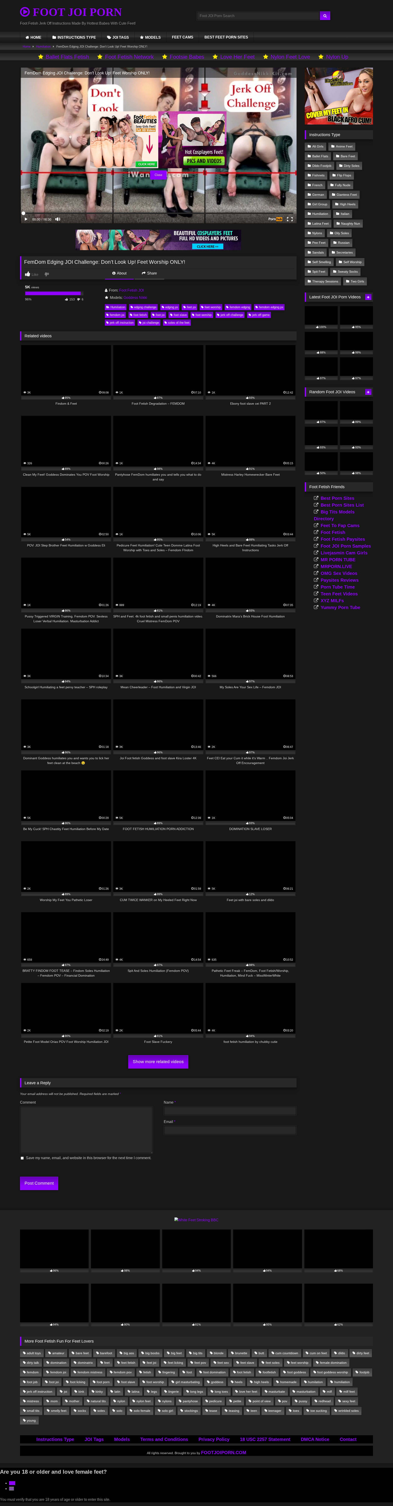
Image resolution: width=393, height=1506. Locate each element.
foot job (32, 1382)
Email (169, 1122)
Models (122, 1439)
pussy (303, 1401)
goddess (217, 1382)
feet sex (223, 1362)
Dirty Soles (351, 166)
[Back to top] (379, 1492)
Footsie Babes (187, 57)
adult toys (34, 1353)
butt (261, 1353)
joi (65, 1391)
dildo (341, 1353)
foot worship (204, 315)
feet (107, 1362)
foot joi (160, 315)
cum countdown (286, 1353)
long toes (221, 1391)
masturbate (277, 1391)
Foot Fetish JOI (131, 290)
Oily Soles (342, 233)
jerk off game (261, 315)
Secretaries (344, 252)
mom (54, 1401)
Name (170, 1102)
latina (135, 1391)
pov (284, 1401)
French (317, 185)
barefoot (106, 1353)
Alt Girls (317, 146)
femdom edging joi (271, 307)
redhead (325, 1401)
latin (117, 1391)
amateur (58, 1353)
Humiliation (43, 46)
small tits (33, 1410)
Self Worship (352, 262)
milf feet (349, 1391)
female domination (333, 1362)
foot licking (77, 1382)
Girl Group (319, 204)
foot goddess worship (332, 1372)
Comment (28, 1102)
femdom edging (240, 307)
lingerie (173, 1391)
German (318, 194)
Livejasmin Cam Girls (344, 552)
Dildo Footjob (321, 166)
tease (213, 1410)
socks (82, 1410)
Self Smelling (321, 262)
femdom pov (123, 1372)
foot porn (103, 1382)
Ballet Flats (320, 156)
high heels (261, 1382)
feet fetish (128, 1362)
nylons (166, 1401)
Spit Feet (318, 271)
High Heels (347, 204)
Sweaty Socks (348, 271)
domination (58, 1362)
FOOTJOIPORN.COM (223, 1452)
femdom (33, 1372)
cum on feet (318, 1353)
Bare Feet (348, 156)
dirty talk (33, 1362)
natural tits (98, 1401)
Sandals (318, 252)
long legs (196, 1391)
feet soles (273, 1362)
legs (154, 1391)
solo (119, 1410)
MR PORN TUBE (338, 559)
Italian (345, 214)
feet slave (247, 1362)
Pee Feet (318, 242)
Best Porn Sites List (342, 505)
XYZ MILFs (332, 600)
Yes (12, 1483)
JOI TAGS (120, 37)
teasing (234, 1410)
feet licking (175, 1362)
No (11, 1489)
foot (189, 1372)
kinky (99, 1391)
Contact (348, 1439)
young (31, 1420)
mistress (33, 1401)
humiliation (342, 1382)
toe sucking (318, 1410)
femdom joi (117, 315)
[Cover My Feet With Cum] (339, 123)
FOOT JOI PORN (76, 12)
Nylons (317, 233)
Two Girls (357, 281)
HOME (35, 37)
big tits (197, 1353)
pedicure (215, 1401)
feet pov (200, 1362)
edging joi (171, 307)
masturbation (306, 1391)
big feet (176, 1353)
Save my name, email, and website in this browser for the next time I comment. (88, 1158)
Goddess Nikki (135, 298)
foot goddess (296, 1372)
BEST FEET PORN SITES (226, 37)
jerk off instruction (122, 322)
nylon (121, 1401)
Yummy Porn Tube (340, 607)
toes (296, 1410)
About (121, 273)
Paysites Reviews (340, 580)
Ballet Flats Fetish (67, 57)
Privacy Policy (214, 1439)
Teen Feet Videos (339, 593)
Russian (344, 242)
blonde (219, 1353)
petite (237, 1401)
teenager (274, 1410)
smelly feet (58, 1410)
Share (151, 273)
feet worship (213, 307)
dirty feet (363, 1353)
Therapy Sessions (325, 281)
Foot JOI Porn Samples (346, 546)
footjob (364, 1372)
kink (81, 1391)
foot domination (214, 1372)
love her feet (248, 1391)
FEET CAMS (182, 37)
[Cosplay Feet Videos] (158, 249)
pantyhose (190, 1401)
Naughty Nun (350, 223)
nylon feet (143, 1401)
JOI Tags (94, 1439)
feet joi (191, 307)
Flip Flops (344, 175)
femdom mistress (90, 1372)
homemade (288, 1382)
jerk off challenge (232, 315)
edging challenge (145, 307)
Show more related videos (158, 1061)
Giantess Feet (347, 194)
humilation (315, 1382)
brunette (241, 1353)
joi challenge (151, 322)
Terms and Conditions (164, 1439)
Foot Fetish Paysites (343, 539)
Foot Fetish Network (129, 57)
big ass (129, 1353)
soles (101, 1410)
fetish (147, 1372)
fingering (168, 1372)
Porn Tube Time (338, 586)
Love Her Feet (237, 57)
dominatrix (85, 1362)
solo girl (167, 1410)
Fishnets (318, 175)
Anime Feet (344, 146)
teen (254, 1410)
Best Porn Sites (337, 498)
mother (74, 1401)
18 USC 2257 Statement (265, 1439)
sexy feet (348, 1401)
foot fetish (140, 315)
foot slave (180, 315)
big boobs (152, 1353)
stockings (191, 1410)
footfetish (269, 1372)
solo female (142, 1410)
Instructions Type (55, 1439)
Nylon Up (337, 57)
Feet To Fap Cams (340, 525)
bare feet (82, 1353)
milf (329, 1391)
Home (26, 46)
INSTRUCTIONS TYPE (77, 37)
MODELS (153, 37)
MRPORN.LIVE (336, 566)
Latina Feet (320, 223)
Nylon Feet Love (290, 57)
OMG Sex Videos (339, 573)
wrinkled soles (348, 1410)
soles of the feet (178, 322)
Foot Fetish (333, 532)
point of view (262, 1401)
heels (238, 1382)
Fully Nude (342, 185)
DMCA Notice (315, 1439)
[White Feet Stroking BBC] (196, 1220)
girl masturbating (188, 1382)
